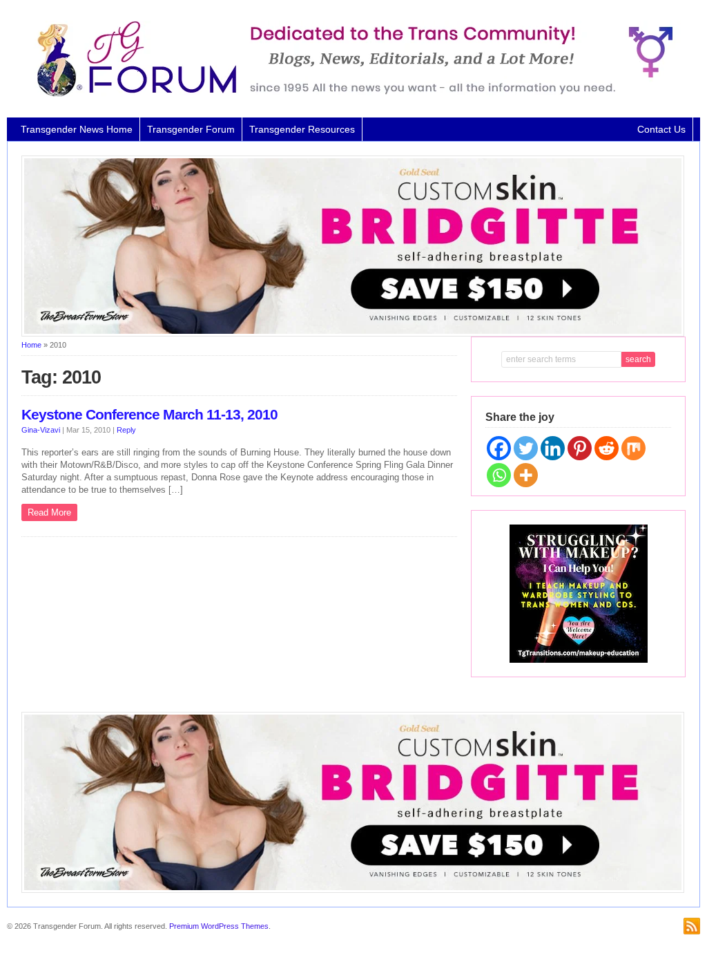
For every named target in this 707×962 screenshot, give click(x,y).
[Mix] (633, 448)
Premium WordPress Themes (219, 926)
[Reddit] (606, 448)
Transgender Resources (302, 129)
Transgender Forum (191, 129)
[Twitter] (526, 448)
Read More (49, 512)
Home (31, 345)
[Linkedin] (553, 448)
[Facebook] (499, 448)
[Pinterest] (580, 448)
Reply (126, 430)
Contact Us (661, 129)
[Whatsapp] (499, 475)
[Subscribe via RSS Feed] (692, 926)
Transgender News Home (77, 129)
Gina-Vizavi (40, 430)
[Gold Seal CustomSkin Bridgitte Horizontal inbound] (352, 334)
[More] (526, 475)
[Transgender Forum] (348, 94)
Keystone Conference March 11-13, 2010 (149, 414)
